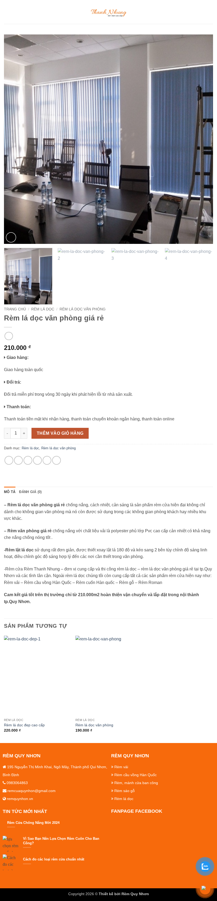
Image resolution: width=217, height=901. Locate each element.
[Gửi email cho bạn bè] (37, 460)
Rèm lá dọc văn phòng (83, 309)
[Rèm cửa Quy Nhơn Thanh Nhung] (108, 12)
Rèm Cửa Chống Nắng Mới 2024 (33, 823)
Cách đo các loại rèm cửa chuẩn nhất (53, 859)
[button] (7, 11)
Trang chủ (15, 309)
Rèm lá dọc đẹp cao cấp (24, 725)
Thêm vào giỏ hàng (60, 433)
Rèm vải (121, 767)
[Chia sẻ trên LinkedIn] (56, 460)
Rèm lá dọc (42, 309)
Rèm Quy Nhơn (135, 894)
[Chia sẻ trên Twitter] (28, 460)
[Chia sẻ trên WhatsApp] (8, 460)
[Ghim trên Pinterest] (47, 460)
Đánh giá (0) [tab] (30, 492)
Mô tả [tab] (9, 492)
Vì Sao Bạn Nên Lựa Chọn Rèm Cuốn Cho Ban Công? (61, 841)
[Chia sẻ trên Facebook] (18, 460)
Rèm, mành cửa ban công (136, 783)
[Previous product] (8, 336)
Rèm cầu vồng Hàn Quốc (135, 775)
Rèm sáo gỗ (124, 791)
